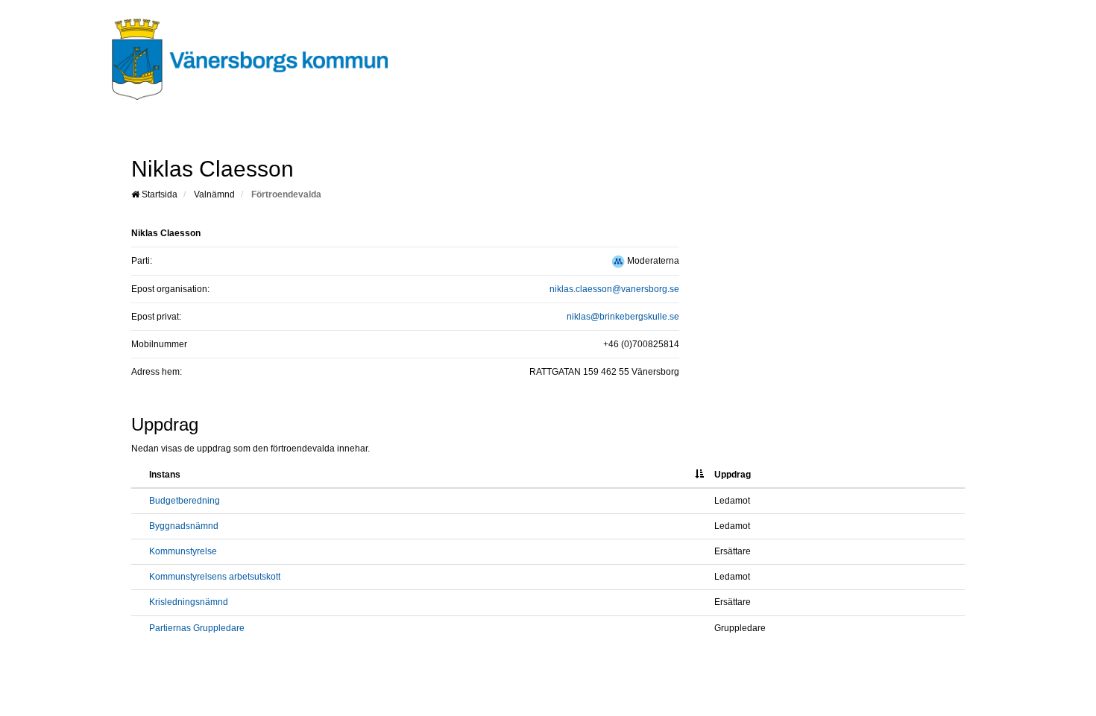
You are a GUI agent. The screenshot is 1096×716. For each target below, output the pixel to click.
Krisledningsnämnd (188, 602)
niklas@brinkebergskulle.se (623, 316)
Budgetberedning (184, 500)
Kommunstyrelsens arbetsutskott (214, 576)
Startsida (158, 194)
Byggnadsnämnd (183, 526)
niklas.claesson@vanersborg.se (614, 289)
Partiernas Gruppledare (197, 628)
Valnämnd (214, 194)
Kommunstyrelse (183, 551)
